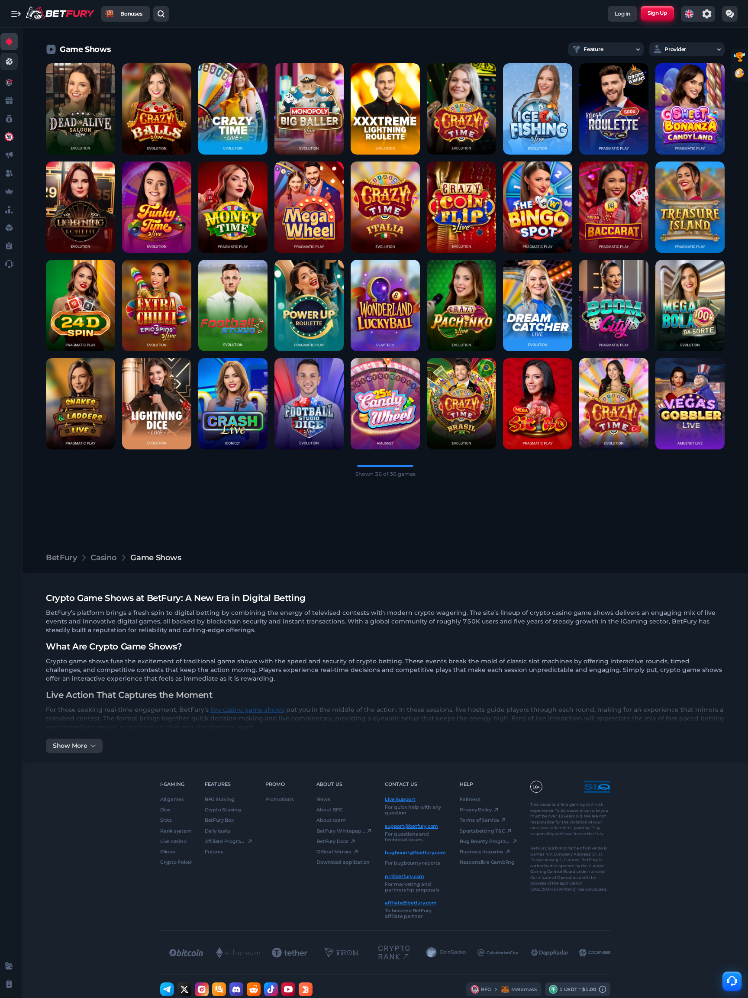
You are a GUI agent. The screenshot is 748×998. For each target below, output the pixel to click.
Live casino (173, 841)
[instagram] (202, 989)
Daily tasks (218, 830)
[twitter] (184, 989)
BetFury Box (219, 820)
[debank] (306, 989)
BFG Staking (220, 799)
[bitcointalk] (219, 989)
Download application (343, 862)
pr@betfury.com (404, 876)
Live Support (400, 799)
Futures (214, 852)
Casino (103, 557)
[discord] (236, 989)
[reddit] (254, 989)
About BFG (329, 810)
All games (172, 799)
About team (330, 820)
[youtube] (288, 989)
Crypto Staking (223, 810)
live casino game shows (247, 710)
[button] (80, 109)
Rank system (176, 830)
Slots (166, 820)
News (323, 799)
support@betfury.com (411, 826)
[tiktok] (271, 989)
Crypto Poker (176, 862)
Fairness (470, 799)
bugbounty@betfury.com (415, 852)
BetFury (61, 557)
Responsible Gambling (487, 862)
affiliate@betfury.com (410, 903)
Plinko (167, 852)
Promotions (279, 799)
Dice (165, 810)
